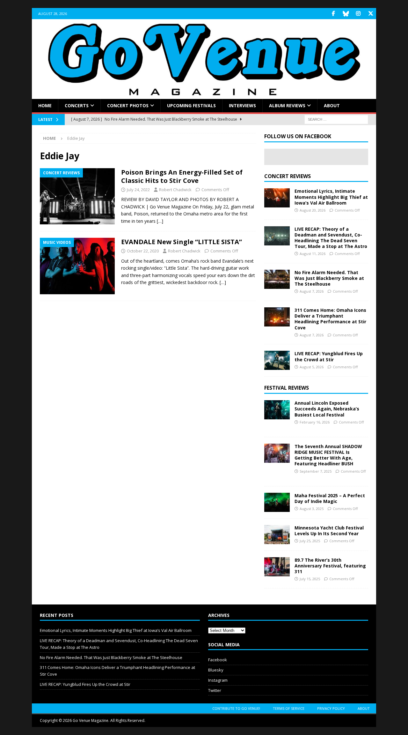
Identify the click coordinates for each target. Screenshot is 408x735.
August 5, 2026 (312, 366)
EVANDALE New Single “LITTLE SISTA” (181, 241)
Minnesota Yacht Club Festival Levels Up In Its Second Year (329, 530)
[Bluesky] (345, 13)
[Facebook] (333, 13)
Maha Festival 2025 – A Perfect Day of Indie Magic (330, 498)
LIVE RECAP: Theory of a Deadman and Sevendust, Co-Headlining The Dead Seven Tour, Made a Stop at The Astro (331, 238)
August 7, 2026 (312, 291)
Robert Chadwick (175, 189)
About (332, 105)
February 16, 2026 (315, 422)
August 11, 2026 (312, 253)
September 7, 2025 (316, 471)
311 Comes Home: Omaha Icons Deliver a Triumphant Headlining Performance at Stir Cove (330, 319)
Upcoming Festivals (191, 105)
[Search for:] (336, 119)
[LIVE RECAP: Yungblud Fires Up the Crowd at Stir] (277, 360)
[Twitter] (370, 13)
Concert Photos (128, 105)
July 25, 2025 (310, 540)
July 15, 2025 (310, 578)
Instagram (218, 680)
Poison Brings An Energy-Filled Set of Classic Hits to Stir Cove (182, 176)
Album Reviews (287, 105)
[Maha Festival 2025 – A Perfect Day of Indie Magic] (277, 502)
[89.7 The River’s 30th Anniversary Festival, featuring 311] (277, 566)
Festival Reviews (286, 387)
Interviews (242, 105)
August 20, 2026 (312, 210)
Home (45, 105)
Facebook (217, 660)
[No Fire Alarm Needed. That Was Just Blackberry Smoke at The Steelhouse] (277, 279)
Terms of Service (288, 708)
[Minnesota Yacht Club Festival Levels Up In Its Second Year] (277, 534)
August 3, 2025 (312, 508)
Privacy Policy (331, 708)
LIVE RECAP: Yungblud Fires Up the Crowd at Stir (329, 356)
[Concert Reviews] (77, 196)
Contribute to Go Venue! (236, 708)
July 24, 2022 (138, 189)
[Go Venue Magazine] (204, 95)
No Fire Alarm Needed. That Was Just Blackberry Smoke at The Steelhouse (329, 278)
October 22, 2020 (143, 251)
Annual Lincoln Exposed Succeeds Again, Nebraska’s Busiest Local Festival (327, 408)
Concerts (77, 105)
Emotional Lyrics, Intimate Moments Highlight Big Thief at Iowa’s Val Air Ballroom (331, 197)
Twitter (214, 690)
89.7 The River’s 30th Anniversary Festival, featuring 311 (330, 565)
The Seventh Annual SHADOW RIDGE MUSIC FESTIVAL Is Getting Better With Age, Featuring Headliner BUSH (328, 455)
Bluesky (215, 670)
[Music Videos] (77, 266)
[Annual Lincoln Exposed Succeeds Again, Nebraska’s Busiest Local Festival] (277, 409)
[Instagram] (358, 13)
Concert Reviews (287, 176)
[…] (160, 221)
